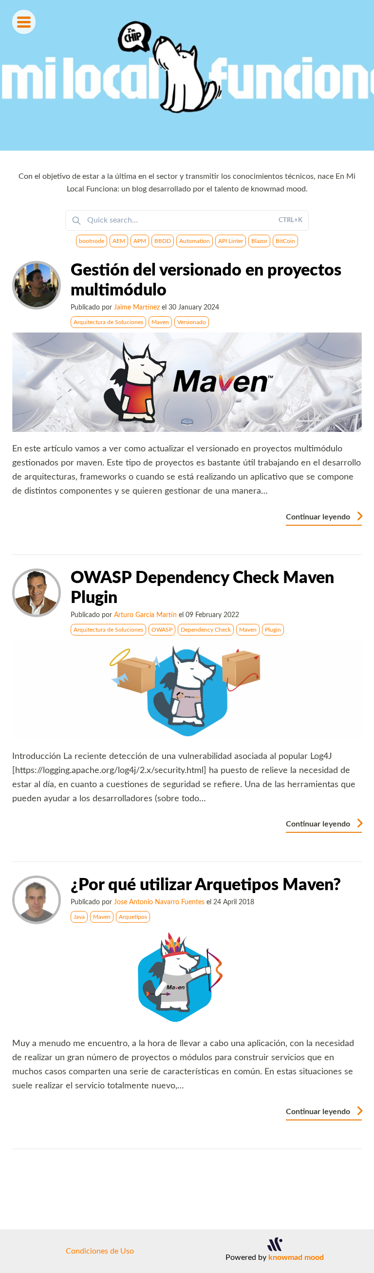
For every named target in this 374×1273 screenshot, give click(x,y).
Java (79, 917)
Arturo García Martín (145, 615)
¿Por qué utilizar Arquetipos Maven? (206, 885)
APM (139, 241)
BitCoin (285, 241)
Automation (194, 241)
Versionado (191, 322)
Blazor (259, 241)
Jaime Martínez (137, 307)
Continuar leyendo (319, 517)
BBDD (162, 241)
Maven (160, 322)
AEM (118, 241)
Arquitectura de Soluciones (108, 322)
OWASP (161, 630)
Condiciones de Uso (100, 1251)
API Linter (230, 241)
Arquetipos (133, 917)
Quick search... (194, 220)
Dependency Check (206, 630)
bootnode (91, 241)
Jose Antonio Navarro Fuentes (159, 902)
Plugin (273, 630)
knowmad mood (296, 1257)
